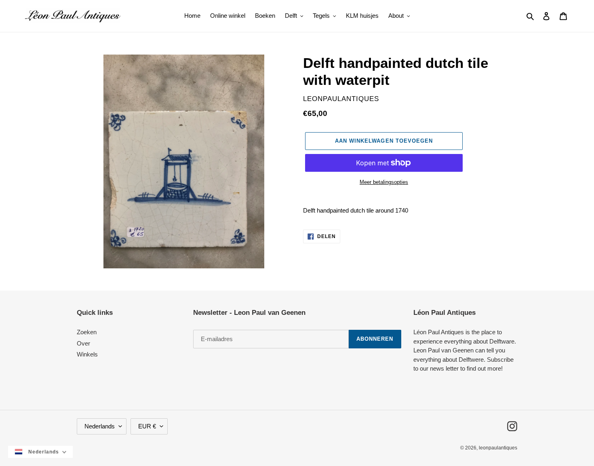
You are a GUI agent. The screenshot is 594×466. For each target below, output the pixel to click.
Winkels (87, 354)
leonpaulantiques (498, 448)
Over (83, 343)
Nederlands (99, 426)
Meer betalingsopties (384, 182)
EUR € (147, 426)
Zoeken (87, 332)
